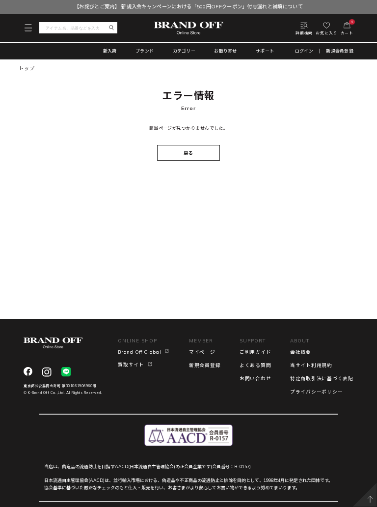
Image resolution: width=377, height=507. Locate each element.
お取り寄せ (225, 51)
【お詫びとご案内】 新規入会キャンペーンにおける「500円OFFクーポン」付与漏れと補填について (188, 6)
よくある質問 (255, 365)
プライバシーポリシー (316, 391)
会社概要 (300, 352)
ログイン (304, 51)
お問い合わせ (255, 378)
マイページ (202, 352)
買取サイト (131, 364)
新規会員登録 (339, 51)
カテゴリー (184, 51)
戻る (188, 153)
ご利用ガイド (255, 352)
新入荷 (110, 51)
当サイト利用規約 (311, 365)
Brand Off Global (139, 352)
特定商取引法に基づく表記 (321, 378)
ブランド (144, 51)
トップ (26, 68)
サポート (265, 51)
